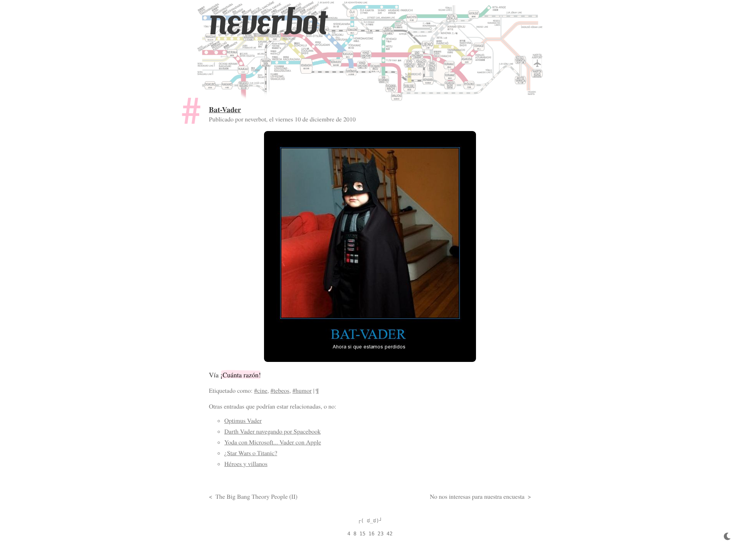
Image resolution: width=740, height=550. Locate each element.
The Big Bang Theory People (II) (256, 497)
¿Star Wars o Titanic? (250, 453)
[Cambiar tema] (727, 537)
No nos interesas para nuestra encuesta (477, 497)
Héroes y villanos (245, 464)
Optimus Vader (243, 421)
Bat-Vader (225, 109)
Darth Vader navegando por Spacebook (272, 431)
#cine (260, 391)
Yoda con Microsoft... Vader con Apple (272, 442)
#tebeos (280, 391)
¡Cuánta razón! (240, 374)
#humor (302, 391)
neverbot (268, 22)
